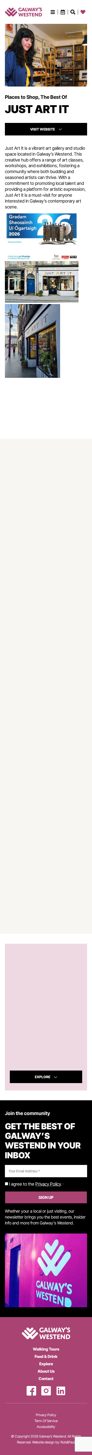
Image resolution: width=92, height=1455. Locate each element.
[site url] (23, 11)
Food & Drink (46, 1356)
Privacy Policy (48, 1184)
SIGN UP (46, 1197)
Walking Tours (46, 1349)
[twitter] (61, 1391)
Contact (46, 1378)
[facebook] (31, 1391)
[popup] (52, 12)
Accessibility (46, 1426)
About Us (46, 1371)
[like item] (72, 12)
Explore (46, 1363)
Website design (43, 1442)
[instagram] (46, 1391)
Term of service (46, 1421)
